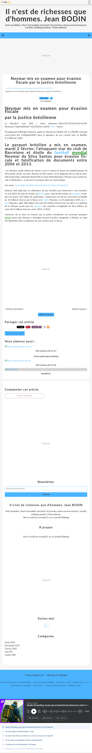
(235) (10, 642)
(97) (9, 652)
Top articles (59, 682)
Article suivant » (79, 309)
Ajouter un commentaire (24, 396)
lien (53, 127)
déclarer (38, 206)
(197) (12, 646)
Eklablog (63, 675)
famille (46, 200)
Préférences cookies (74, 685)
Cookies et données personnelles (55, 685)
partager (49, 718)
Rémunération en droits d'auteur (21, 685)
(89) (10, 655)
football (61, 153)
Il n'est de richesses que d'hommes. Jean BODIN (46, 15)
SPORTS (49, 88)
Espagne (76, 194)
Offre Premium (38, 685)
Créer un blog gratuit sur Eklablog (43, 682)
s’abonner (35, 718)
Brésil (41, 194)
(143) (11, 649)
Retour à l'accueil (46, 315)
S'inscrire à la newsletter (14, 333)
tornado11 (43, 518)
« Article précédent (14, 309)
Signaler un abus (78, 682)
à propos (62, 718)
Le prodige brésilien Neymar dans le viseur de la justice (41, 185)
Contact (68, 682)
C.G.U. (88, 682)
